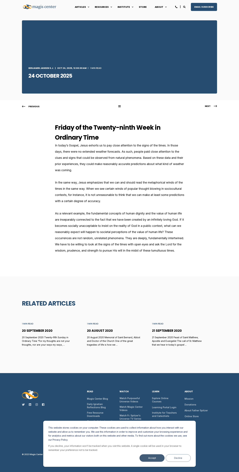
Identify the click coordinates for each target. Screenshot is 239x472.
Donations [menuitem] (190, 404)
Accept (152, 458)
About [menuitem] (159, 7)
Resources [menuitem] (102, 7)
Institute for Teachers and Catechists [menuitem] (164, 414)
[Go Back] (119, 106)
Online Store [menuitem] (192, 416)
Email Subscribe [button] (204, 6)
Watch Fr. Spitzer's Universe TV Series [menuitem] (130, 417)
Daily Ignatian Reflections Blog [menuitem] (96, 406)
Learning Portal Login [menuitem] (164, 407)
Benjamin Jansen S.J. (41, 68)
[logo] (30, 394)
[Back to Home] (41, 7)
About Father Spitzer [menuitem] (196, 410)
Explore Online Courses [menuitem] (160, 400)
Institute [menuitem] (124, 7)
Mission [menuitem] (189, 398)
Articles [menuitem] (80, 7)
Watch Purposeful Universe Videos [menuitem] (130, 400)
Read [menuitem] (90, 391)
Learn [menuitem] (155, 391)
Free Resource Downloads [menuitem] (95, 414)
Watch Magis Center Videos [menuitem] (131, 408)
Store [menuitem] (143, 7)
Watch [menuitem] (124, 391)
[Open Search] (184, 6)
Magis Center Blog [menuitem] (97, 398)
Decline (178, 458)
